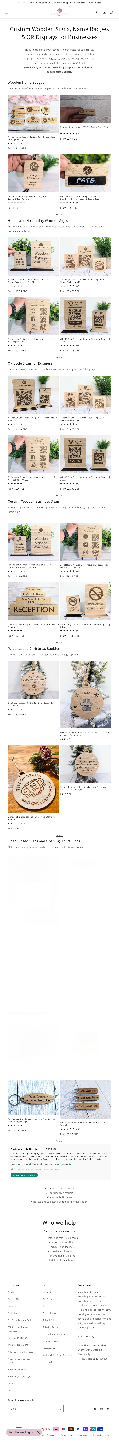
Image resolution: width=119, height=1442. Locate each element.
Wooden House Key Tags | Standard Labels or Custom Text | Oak (32, 1067)
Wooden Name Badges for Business (21, 1360)
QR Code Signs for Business (30, 363)
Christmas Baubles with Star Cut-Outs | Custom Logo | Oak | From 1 (32, 704)
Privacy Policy (49, 1313)
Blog (45, 1306)
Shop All (12, 1383)
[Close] (38, 1432)
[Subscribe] (60, 1408)
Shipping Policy (50, 1327)
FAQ (10, 1390)
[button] (6, 12)
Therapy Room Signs (18, 1344)
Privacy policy (52, 1435)
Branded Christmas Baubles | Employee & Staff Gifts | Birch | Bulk (32, 818)
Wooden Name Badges (26, 82)
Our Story (47, 1299)
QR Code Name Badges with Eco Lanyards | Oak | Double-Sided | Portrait (30, 197)
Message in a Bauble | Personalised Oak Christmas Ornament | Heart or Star (83, 788)
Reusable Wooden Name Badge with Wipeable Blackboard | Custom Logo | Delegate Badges (81, 197)
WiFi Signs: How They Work (21, 1351)
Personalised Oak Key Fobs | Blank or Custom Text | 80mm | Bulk (83, 1123)
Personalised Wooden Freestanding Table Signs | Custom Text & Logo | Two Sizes (30, 280)
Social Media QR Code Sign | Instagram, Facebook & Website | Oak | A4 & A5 (31, 340)
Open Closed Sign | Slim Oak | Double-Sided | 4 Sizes (84, 990)
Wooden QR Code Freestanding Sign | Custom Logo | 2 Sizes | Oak (32, 419)
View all (59, 214)
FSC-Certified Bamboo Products (19, 1329)
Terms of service (67, 1435)
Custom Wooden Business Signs (34, 501)
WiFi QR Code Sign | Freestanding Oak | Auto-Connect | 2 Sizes (85, 340)
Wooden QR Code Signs (19, 1376)
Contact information (101, 1435)
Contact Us (13, 1299)
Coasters (12, 1306)
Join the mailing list (22, 1432)
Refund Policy (49, 1320)
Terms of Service (51, 1340)
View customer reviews (24, 1175)
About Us (47, 1292)
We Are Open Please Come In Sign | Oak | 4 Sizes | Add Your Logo (32, 992)
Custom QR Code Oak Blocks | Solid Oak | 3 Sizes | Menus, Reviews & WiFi (83, 280)
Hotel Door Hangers (18, 1337)
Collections (13, 1313)
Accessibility (49, 1347)
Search (11, 1292)
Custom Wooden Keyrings (29, 1011)
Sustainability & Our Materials (57, 1355)
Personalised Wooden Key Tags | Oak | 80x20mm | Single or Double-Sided (85, 1067)
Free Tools (48, 1362)
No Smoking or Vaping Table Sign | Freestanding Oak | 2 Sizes (85, 625)
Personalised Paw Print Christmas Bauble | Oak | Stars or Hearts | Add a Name (84, 733)
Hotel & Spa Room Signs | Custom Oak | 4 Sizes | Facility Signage (33, 625)
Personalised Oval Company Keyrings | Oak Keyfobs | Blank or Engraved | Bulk (32, 1120)
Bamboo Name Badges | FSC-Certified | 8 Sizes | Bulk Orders (84, 128)
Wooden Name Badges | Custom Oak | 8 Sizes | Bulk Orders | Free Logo (31, 138)
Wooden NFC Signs (17, 1369)
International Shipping (54, 1334)
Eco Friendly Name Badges (21, 1320)
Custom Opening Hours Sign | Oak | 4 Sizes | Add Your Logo (84, 899)
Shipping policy (83, 1435)
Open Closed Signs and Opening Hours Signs (44, 840)
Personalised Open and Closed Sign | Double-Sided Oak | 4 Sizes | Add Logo (33, 929)
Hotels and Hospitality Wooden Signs (38, 220)
